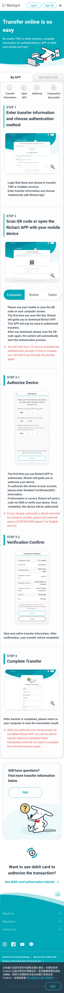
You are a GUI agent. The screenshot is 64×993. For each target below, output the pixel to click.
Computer (14, 294)
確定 (53, 986)
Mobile (34, 294)
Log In (33, 5)
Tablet (52, 294)
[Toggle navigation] (60, 5)
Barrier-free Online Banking (16, 956)
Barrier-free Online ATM (44, 956)
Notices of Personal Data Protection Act (22, 961)
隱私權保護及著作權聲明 (39, 977)
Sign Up (49, 5)
